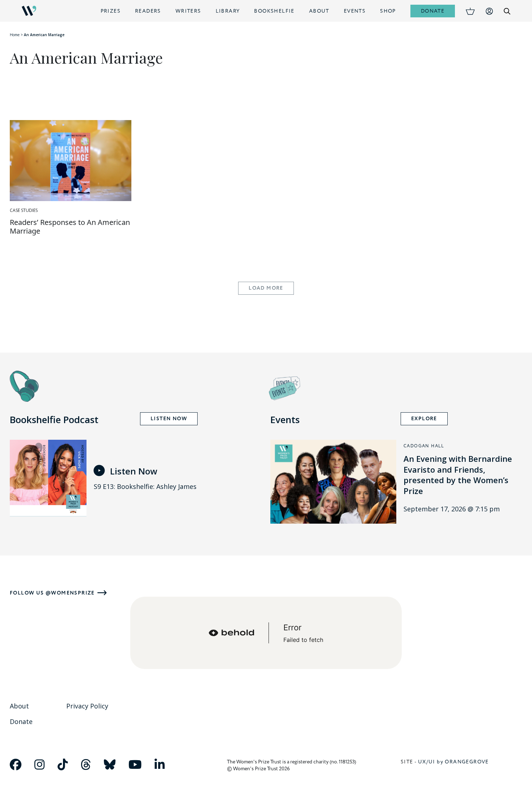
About (319, 11)
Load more (266, 288)
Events (355, 11)
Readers (148, 11)
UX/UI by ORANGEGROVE (453, 761)
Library (228, 11)
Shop (388, 11)
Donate (432, 11)
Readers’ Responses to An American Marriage (70, 226)
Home (15, 34)
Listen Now (169, 418)
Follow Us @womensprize (52, 593)
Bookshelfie (274, 11)
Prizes (111, 11)
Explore (424, 418)
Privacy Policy (87, 706)
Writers (188, 11)
